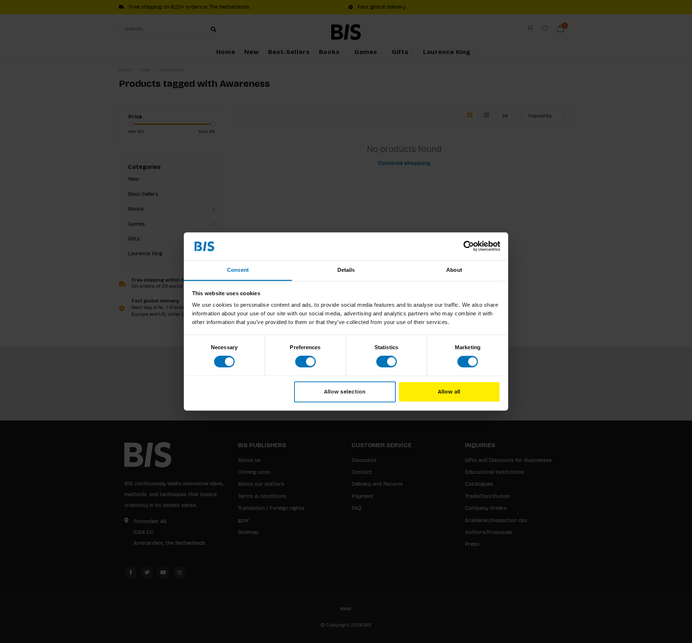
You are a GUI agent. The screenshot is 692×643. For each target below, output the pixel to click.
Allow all (449, 391)
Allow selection (344, 391)
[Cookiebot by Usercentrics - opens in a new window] (468, 246)
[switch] (305, 362)
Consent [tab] (238, 270)
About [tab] (454, 270)
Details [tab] (346, 270)
